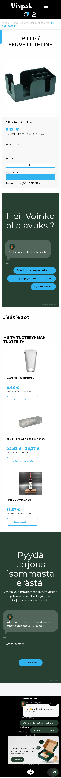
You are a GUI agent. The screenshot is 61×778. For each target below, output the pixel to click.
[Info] (6, 148)
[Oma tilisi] (35, 14)
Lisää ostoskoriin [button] (22, 400)
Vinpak (6, 23)
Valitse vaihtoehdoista (22, 461)
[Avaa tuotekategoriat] (1, 37)
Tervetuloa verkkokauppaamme (30, 23)
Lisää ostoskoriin (30, 177)
